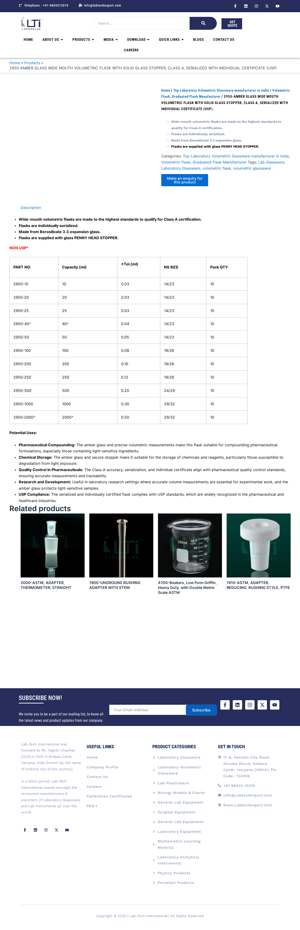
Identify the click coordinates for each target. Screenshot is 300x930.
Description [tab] (31, 207)
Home (165, 90)
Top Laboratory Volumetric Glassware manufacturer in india (221, 90)
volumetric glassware (252, 168)
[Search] (203, 23)
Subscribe (201, 710)
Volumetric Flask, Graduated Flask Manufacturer (204, 162)
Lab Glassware (271, 162)
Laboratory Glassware (180, 168)
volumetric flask (216, 168)
